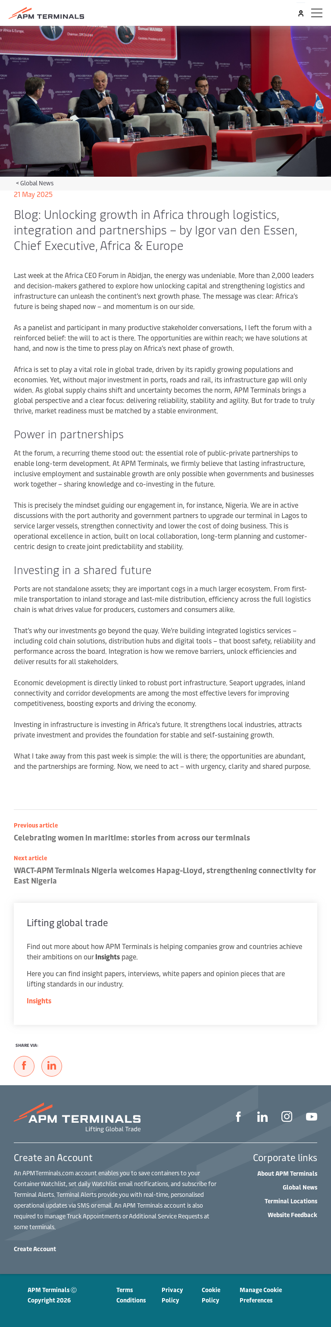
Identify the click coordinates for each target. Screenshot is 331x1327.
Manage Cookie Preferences (261, 1295)
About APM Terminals (287, 1173)
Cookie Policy (211, 1295)
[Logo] (46, 13)
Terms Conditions (131, 1295)
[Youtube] (311, 1117)
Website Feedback (292, 1215)
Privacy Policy (172, 1295)
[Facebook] (238, 1118)
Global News (36, 183)
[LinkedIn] (262, 1118)
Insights (39, 1000)
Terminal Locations (291, 1201)
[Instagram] (286, 1117)
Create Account (35, 1249)
